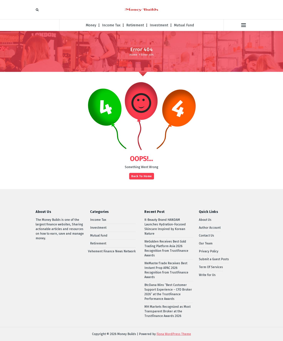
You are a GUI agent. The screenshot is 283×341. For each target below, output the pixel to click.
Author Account (210, 227)
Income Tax (111, 25)
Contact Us (206, 235)
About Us (205, 220)
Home (133, 54)
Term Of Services (211, 267)
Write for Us (207, 275)
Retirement (135, 25)
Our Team (206, 243)
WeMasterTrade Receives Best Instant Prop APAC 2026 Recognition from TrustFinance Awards (166, 270)
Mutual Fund (184, 25)
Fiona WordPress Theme (174, 334)
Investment (159, 25)
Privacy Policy (208, 251)
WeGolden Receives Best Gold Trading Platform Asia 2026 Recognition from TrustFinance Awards (166, 248)
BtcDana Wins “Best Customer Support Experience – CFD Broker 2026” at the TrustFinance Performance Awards (168, 292)
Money (91, 25)
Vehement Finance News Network (112, 251)
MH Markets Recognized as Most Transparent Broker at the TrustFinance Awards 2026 (167, 311)
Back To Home (141, 176)
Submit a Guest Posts (214, 259)
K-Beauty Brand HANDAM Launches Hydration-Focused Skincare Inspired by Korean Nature (165, 226)
